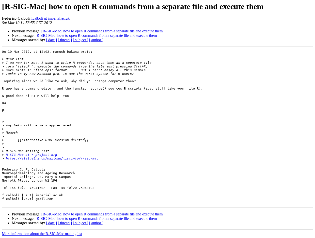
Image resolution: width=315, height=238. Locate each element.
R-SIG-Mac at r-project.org (31, 155)
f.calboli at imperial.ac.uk (50, 18)
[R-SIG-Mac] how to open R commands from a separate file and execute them (102, 31)
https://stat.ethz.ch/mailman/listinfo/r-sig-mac (52, 158)
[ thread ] (65, 40)
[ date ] (51, 40)
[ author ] (96, 40)
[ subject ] (80, 40)
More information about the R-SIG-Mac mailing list (42, 234)
